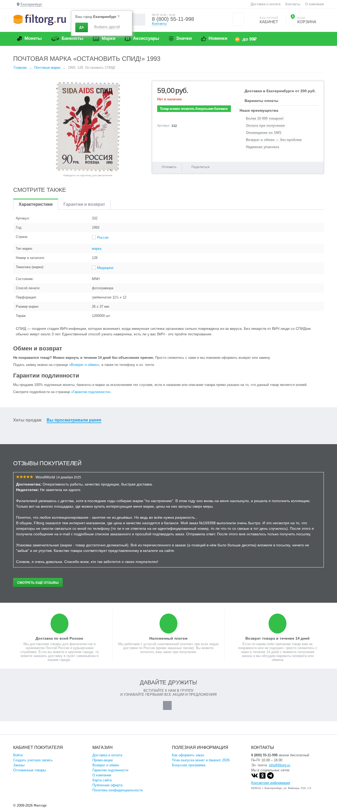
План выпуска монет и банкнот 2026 (201, 760)
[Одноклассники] (262, 778)
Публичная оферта (107, 785)
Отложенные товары (29, 770)
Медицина (105, 268)
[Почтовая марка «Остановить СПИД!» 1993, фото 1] (87, 127)
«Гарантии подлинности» (91, 392)
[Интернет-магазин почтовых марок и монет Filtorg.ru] (39, 20)
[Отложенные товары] (238, 19)
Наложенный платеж (168, 638)
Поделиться (200, 167)
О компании (314, 4)
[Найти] (139, 20)
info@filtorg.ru (279, 765)
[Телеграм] (270, 778)
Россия (102, 237)
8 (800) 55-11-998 (173, 19)
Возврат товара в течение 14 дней (277, 638)
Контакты (292, 4)
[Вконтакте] (254, 778)
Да (81, 27)
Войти (18, 755)
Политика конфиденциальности (117, 790)
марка (96, 249)
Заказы (18, 765)
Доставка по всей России (59, 638)
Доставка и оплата (265, 4)
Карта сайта (102, 780)
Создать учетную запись (33, 760)
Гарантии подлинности (110, 770)
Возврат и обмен (105, 765)
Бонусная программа (188, 765)
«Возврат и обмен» (84, 365)
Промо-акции (102, 760)
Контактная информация (270, 783)
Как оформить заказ (188, 755)
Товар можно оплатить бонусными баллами (193, 109)
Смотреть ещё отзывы (38, 583)
